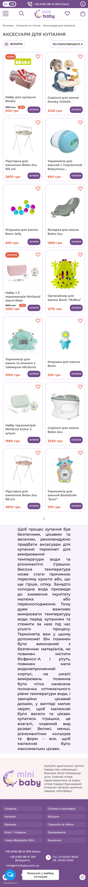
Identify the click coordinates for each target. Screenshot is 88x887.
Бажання (54, 840)
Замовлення (57, 832)
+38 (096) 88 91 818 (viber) (51, 4)
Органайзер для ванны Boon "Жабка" (64, 297)
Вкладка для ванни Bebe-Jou (63, 231)
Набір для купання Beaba (20, 99)
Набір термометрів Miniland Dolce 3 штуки (20, 429)
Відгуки (53, 816)
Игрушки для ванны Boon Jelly (21, 231)
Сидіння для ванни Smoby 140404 (63, 99)
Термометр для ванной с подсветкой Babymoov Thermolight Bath (65, 165)
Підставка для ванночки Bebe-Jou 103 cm (21, 165)
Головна (8, 25)
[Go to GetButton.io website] (10, 883)
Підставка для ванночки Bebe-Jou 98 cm (21, 495)
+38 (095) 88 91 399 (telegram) (22, 858)
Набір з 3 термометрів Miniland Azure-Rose (22, 296)
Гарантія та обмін (61, 824)
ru (6, 4)
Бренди (10, 824)
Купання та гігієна (28, 25)
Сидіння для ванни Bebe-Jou (63, 430)
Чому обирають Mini (19, 840)
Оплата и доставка (61, 808)
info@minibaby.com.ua (22, 865)
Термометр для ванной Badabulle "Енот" (62, 495)
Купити (34, 109)
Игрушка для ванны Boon (64, 364)
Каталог (10, 816)
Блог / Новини (15, 832)
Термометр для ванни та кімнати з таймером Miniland (20, 363)
